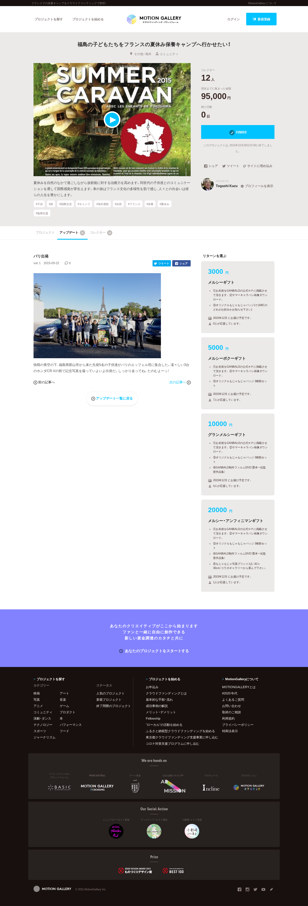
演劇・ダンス (42, 718)
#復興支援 (42, 213)
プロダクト (67, 712)
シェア (213, 166)
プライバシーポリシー (238, 724)
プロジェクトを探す (49, 19)
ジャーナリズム (45, 737)
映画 (37, 693)
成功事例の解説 (157, 705)
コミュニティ (169, 54)
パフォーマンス (71, 724)
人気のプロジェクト (110, 693)
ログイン (233, 19)
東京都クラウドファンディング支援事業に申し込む (179, 737)
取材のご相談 (231, 712)
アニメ (38, 705)
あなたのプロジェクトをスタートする (157, 650)
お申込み (152, 687)
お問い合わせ (231, 705)
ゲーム (64, 705)
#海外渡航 (102, 204)
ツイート (233, 166)
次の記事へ (178, 381)
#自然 (118, 204)
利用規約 (228, 718)
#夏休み (164, 204)
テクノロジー (43, 724)
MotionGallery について (262, 3)
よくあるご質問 (233, 699)
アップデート (72, 232)
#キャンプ (84, 204)
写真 (37, 699)
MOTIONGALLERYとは (239, 687)
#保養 (149, 204)
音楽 (63, 699)
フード (64, 731)
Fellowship (153, 718)
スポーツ (40, 731)
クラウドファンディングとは (166, 693)
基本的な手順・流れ (159, 699)
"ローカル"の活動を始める (164, 724)
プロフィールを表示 (259, 186)
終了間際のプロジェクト (112, 705)
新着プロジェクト (109, 699)
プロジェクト (45, 232)
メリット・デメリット (161, 712)
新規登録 (264, 19)
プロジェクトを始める (88, 19)
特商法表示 (230, 731)
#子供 (39, 204)
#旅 (51, 204)
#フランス (134, 204)
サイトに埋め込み (259, 166)
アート (64, 693)
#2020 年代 (229, 693)
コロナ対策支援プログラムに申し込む (172, 743)
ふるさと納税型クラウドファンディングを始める (179, 731)
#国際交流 (65, 204)
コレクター (100, 232)
